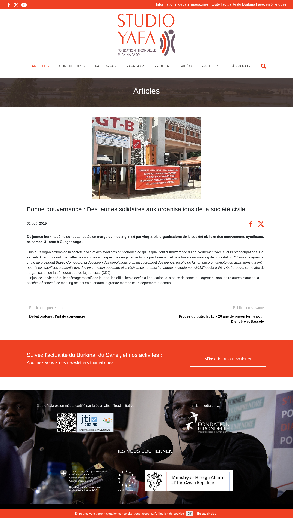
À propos (241, 66)
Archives (210, 66)
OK (190, 513)
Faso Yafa (104, 66)
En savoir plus (206, 513)
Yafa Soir (135, 66)
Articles (40, 66)
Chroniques (71, 66)
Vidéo (186, 66)
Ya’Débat (162, 66)
